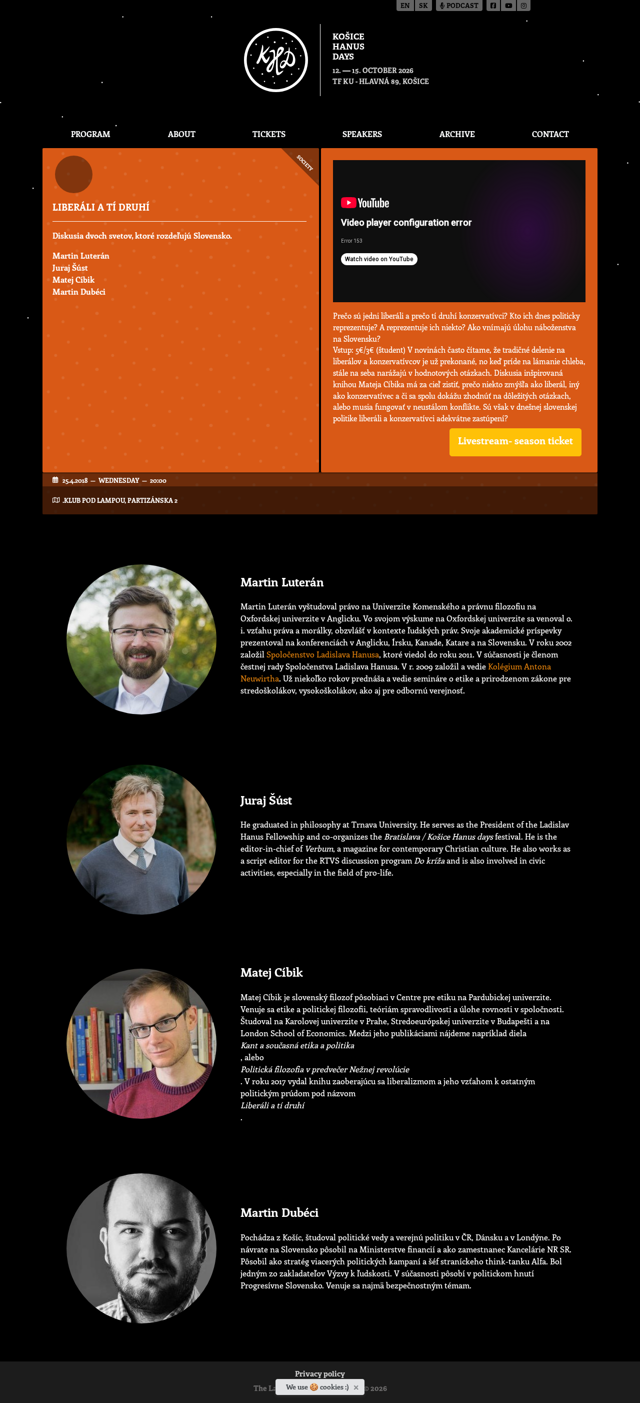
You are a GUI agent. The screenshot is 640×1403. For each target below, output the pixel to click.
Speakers (362, 134)
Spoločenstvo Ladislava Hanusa (322, 654)
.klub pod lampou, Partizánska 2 (120, 500)
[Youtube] (509, 5)
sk (423, 6)
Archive (457, 134)
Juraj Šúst (70, 267)
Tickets (269, 134)
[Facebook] (493, 5)
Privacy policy (320, 1374)
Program (90, 134)
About (182, 134)
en (405, 6)
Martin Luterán (81, 255)
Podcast (461, 6)
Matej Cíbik (73, 279)
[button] (516, 442)
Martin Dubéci (79, 291)
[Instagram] (523, 5)
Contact (550, 134)
